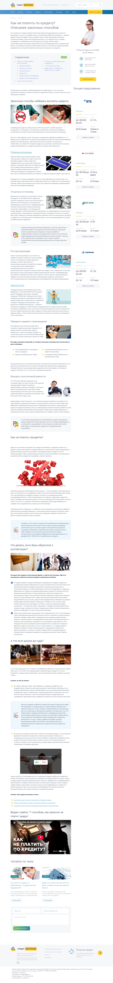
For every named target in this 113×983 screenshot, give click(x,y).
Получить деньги (87, 79)
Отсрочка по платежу (25, 68)
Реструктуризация (24, 71)
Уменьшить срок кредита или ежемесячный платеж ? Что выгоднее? (36, 806)
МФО (67, 12)
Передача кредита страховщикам (29, 76)
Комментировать (21, 928)
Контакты (47, 954)
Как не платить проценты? (25, 81)
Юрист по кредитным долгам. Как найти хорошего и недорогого (34, 803)
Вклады (20, 12)
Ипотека (29, 12)
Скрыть (64, 57)
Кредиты (38, 12)
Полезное (59, 12)
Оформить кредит (95, 12)
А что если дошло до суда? (52, 66)
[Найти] (100, 5)
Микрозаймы (48, 12)
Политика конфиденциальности (50, 5)
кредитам (22, 35)
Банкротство (23, 73)
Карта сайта (65, 5)
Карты (13, 12)
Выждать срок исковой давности (28, 78)
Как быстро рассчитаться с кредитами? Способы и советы (32, 800)
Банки (74, 12)
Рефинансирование (25, 66)
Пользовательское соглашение (53, 952)
